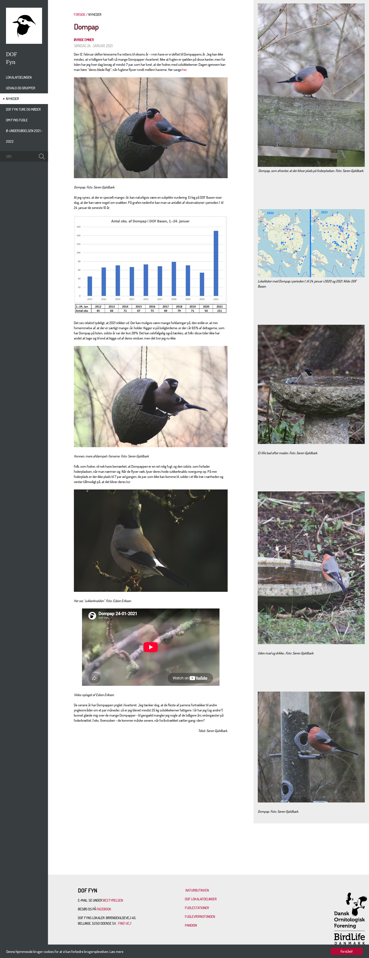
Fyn (10, 61)
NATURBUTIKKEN (197, 890)
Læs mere (116, 951)
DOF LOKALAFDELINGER (201, 899)
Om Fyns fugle (17, 120)
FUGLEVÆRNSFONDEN (200, 916)
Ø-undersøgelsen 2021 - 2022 (24, 136)
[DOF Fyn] (24, 42)
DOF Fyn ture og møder (23, 109)
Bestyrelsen (113, 900)
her (184, 70)
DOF (11, 54)
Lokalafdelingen (19, 77)
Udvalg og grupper (20, 88)
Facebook (104, 909)
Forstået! (347, 951)
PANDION (191, 925)
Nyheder (12, 98)
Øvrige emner (84, 40)
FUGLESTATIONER (197, 907)
